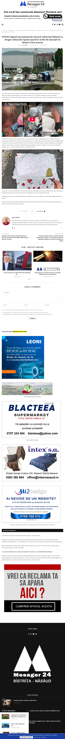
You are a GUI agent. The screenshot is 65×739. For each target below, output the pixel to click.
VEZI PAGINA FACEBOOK (32, 440)
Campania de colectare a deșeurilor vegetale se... (19, 715)
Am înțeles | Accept (26, 737)
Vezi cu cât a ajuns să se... (17, 724)
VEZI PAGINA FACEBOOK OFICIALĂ (32, 397)
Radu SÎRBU (25, 45)
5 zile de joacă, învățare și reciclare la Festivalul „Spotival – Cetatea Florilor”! (21, 535)
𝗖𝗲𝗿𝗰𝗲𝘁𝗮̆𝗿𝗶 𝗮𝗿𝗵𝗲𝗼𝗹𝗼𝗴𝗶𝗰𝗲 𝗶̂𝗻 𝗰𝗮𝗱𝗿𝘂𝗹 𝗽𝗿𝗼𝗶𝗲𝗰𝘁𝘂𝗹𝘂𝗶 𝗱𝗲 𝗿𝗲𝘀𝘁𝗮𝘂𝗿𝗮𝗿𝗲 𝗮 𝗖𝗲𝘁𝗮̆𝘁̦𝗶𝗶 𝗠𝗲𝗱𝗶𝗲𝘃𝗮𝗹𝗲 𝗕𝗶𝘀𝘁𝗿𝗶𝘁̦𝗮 (27, 552)
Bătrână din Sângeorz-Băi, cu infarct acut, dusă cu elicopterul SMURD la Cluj (37, 711)
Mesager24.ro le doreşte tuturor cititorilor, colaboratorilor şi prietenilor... (48, 273)
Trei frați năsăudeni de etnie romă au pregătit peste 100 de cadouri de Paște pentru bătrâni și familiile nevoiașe (37, 722)
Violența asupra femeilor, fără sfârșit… (25, 700)
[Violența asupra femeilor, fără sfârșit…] (7, 703)
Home (3, 30)
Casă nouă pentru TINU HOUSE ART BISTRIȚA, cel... (17, 273)
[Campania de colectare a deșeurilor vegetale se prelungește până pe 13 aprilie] (5, 716)
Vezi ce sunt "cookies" (40, 737)
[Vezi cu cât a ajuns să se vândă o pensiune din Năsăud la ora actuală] (5, 725)
